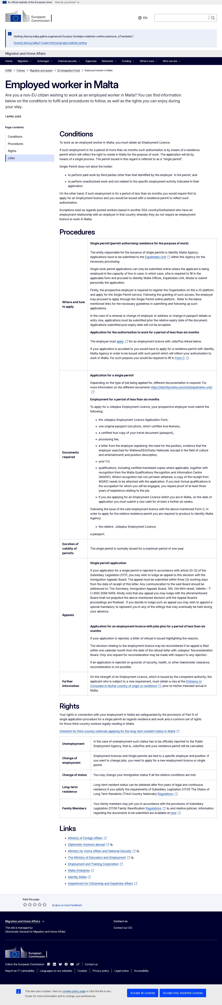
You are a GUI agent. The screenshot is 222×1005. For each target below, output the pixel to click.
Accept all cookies (142, 993)
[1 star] (25, 904)
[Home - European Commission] (31, 16)
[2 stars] (27, 904)
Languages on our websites (56, 970)
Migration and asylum (41, 70)
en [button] (145, 17)
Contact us (91, 964)
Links (11, 158)
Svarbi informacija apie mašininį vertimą (64, 42)
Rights (12, 151)
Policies (21, 70)
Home (8, 61)
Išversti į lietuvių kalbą (26, 42)
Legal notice (121, 970)
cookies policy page (74, 991)
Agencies (91, 61)
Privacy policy (100, 970)
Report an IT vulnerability (19, 970)
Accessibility (141, 970)
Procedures (15, 143)
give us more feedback (68, 905)
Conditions (15, 136)
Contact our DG (123, 927)
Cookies (82, 970)
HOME (8, 70)
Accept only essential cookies (183, 993)
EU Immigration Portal (68, 70)
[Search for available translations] (168, 808)
